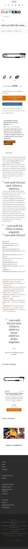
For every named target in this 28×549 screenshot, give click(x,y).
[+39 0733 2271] (22, 5)
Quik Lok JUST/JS (8, 305)
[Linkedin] (12, 5)
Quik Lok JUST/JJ (8, 283)
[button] (12, 80)
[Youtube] (19, 5)
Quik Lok (5, 25)
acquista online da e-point (14, 98)
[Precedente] (5, 391)
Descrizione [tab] (9, 152)
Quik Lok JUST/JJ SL (9, 287)
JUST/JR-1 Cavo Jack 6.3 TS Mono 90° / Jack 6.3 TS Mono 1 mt (18, 31)
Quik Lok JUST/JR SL (9, 294)
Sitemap (6, 535)
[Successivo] (22, 391)
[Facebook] (5, 5)
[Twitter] (15, 5)
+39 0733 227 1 (9, 529)
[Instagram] (9, 5)
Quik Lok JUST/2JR (8, 300)
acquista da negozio (13, 104)
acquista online (14, 409)
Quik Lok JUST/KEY (8, 309)
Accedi (14, 1)
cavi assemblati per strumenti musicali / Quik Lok (9, 31)
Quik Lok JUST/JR (8, 291)
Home (2, 31)
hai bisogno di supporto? (9, 142)
